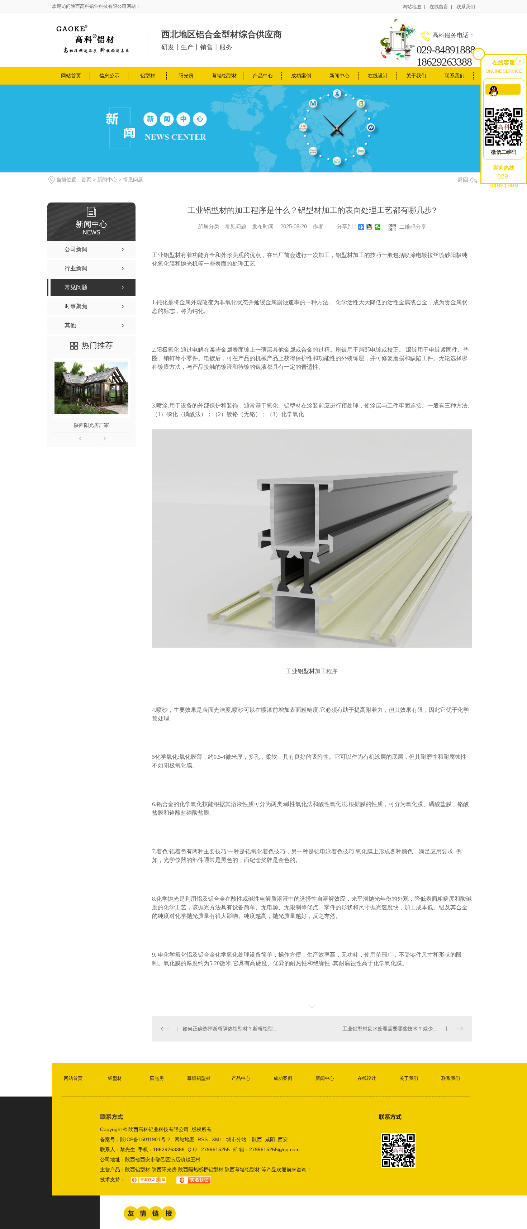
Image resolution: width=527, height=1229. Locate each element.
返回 (462, 180)
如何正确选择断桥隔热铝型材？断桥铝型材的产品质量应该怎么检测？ (232, 1029)
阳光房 (186, 75)
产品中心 (263, 75)
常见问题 (133, 179)
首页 (86, 179)
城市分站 (236, 1139)
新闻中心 (339, 75)
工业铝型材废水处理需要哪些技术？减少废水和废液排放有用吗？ (402, 1029)
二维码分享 (412, 227)
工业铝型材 (300, 671)
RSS (203, 1139)
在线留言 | (440, 6)
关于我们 (416, 75)
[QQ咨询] (503, 89)
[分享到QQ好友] (369, 227)
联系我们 (465, 6)
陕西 (257, 1139)
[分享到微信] (378, 227)
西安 (283, 1139)
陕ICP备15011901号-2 (145, 1139)
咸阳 (270, 1139)
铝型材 (147, 75)
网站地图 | (414, 6)
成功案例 (301, 75)
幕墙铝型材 (224, 75)
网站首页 (71, 75)
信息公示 (109, 75)
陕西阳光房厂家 (91, 425)
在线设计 (378, 75)
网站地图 (185, 1139)
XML (217, 1139)
